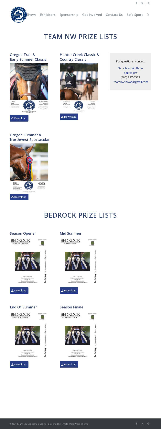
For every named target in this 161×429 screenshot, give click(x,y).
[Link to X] (142, 3)
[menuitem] (18, 14)
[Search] (148, 14)
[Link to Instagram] (148, 3)
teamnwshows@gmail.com (131, 82)
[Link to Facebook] (136, 3)
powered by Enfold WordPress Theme (68, 423)
